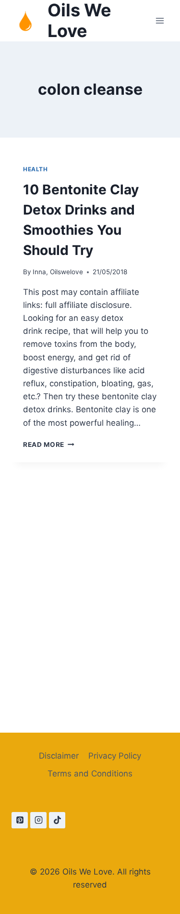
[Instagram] (38, 820)
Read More (48, 444)
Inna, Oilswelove (58, 272)
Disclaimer (59, 756)
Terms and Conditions (90, 773)
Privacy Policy (114, 756)
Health (35, 169)
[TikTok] (57, 820)
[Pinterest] (20, 820)
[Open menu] (159, 20)
